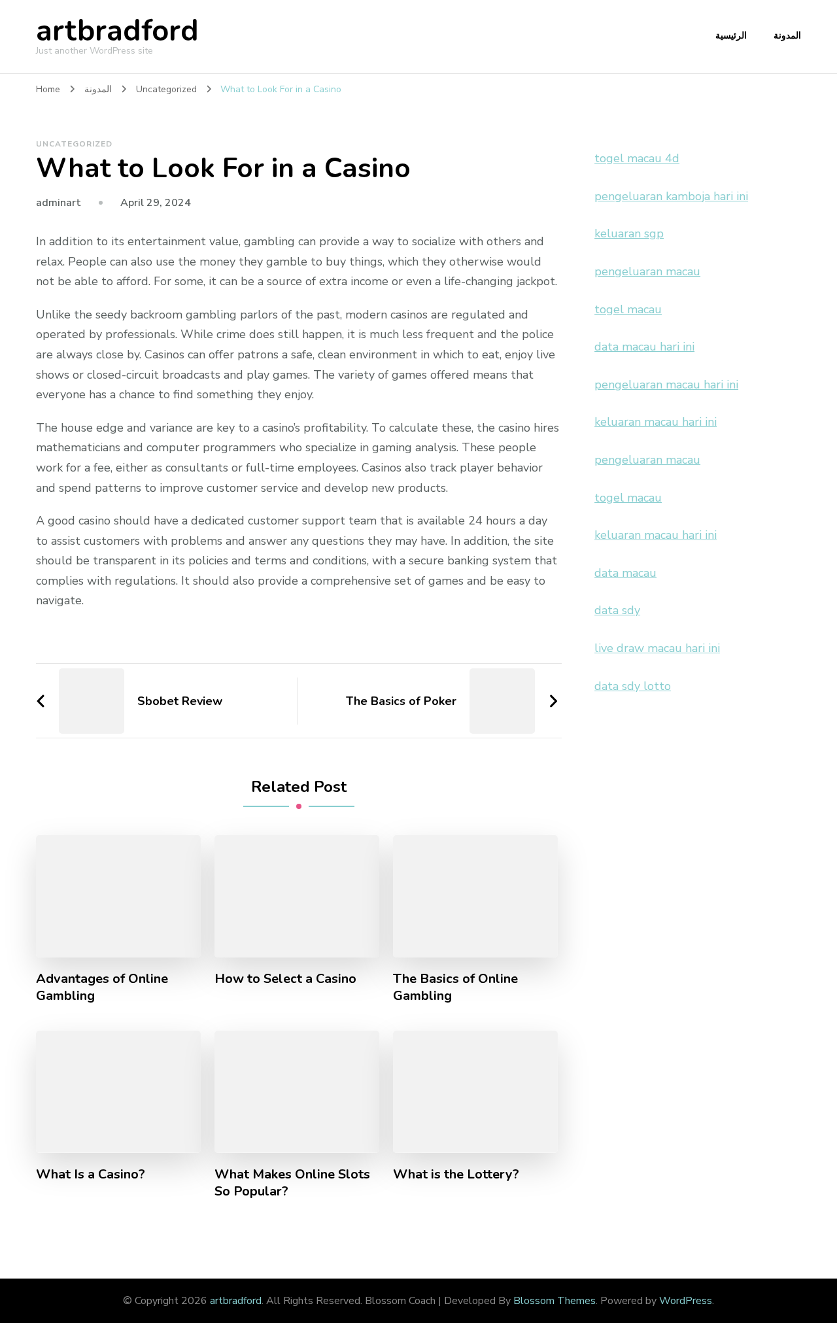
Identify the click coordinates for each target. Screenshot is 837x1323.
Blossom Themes (554, 1301)
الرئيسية (731, 35)
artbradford (117, 31)
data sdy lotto (632, 686)
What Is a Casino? (90, 1174)
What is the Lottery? (456, 1174)
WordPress (685, 1301)
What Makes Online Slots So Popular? (292, 1183)
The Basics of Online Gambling (455, 988)
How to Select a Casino (285, 979)
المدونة (787, 35)
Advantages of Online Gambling (102, 988)
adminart (58, 203)
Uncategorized (74, 144)
